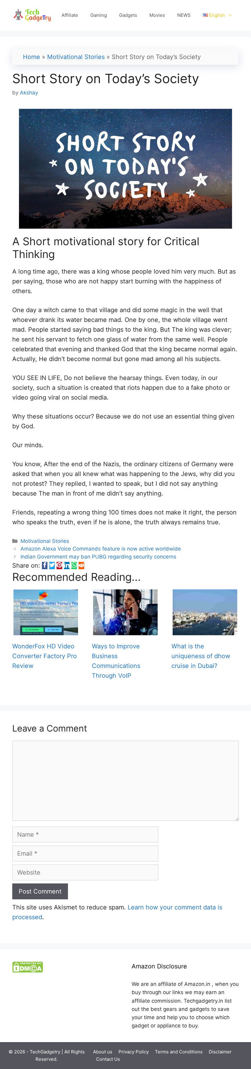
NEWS (184, 15)
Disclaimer (220, 1052)
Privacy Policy (133, 1052)
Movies (157, 15)
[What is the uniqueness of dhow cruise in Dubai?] (205, 630)
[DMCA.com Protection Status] (27, 971)
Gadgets (128, 15)
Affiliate (70, 15)
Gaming (98, 15)
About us (102, 1052)
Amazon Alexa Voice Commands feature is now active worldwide (101, 549)
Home (31, 57)
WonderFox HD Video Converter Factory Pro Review (44, 656)
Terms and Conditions (179, 1052)
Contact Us (108, 1059)
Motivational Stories (76, 57)
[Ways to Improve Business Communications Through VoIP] (125, 630)
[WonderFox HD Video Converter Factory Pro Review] (45, 630)
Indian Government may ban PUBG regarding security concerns (98, 557)
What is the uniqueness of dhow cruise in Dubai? (200, 656)
